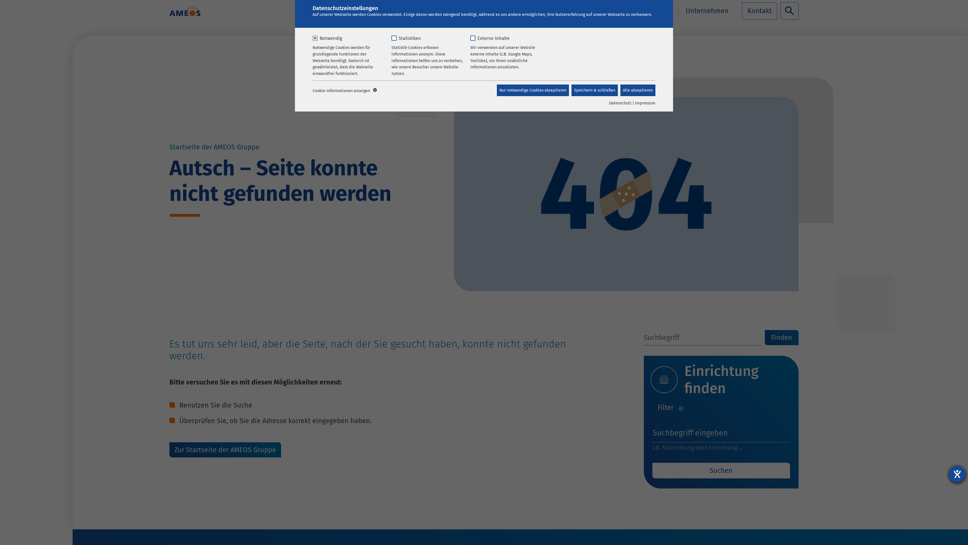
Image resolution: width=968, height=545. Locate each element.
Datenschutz (620, 103)
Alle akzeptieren (638, 90)
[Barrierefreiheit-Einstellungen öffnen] (957, 474)
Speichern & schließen (594, 90)
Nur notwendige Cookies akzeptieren (532, 90)
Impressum (645, 103)
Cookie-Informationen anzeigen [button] (342, 90)
